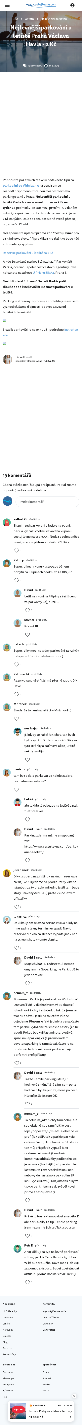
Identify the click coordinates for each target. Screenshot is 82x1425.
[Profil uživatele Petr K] (17, 1249)
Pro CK (46, 1390)
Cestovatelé (49, 1330)
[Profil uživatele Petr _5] (7, 563)
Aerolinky (8, 1330)
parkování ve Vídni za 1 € (21, 185)
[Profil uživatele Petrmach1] (7, 677)
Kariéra (47, 1384)
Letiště (6, 1323)
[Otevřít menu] (8, 5)
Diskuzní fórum (51, 1317)
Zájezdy (7, 1336)
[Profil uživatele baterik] (7, 647)
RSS (5, 1396)
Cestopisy (48, 1323)
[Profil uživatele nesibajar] (17, 732)
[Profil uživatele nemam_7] (7, 996)
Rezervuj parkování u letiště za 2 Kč (28, 253)
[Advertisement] (41, 132)
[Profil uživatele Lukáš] (17, 802)
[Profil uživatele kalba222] (7, 522)
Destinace (8, 1317)
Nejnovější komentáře (54, 1311)
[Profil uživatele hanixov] (7, 773)
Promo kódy (9, 1354)
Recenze (7, 1348)
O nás (46, 1372)
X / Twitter (8, 1390)
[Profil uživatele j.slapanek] (7, 873)
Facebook (8, 1372)
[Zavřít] (74, 1396)
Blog (5, 1342)
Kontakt (47, 1378)
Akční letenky (10, 1311)
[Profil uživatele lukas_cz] (7, 920)
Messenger (8, 1378)
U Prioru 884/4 (43, 272)
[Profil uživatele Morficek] (7, 707)
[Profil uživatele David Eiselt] (17, 832)
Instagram (8, 1384)
